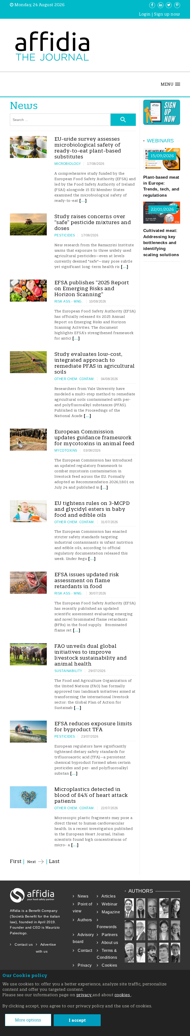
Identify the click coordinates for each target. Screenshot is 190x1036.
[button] (170, 84)
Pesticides (64, 235)
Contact (83, 950)
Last (54, 861)
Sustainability (68, 671)
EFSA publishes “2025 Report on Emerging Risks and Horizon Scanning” (91, 288)
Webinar (108, 904)
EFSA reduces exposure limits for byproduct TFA (93, 726)
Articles (107, 896)
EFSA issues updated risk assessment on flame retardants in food (86, 580)
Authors (83, 920)
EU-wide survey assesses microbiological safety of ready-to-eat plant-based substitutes (87, 148)
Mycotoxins (65, 450)
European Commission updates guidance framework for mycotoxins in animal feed (94, 437)
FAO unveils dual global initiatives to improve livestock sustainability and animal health (90, 655)
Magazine (109, 912)
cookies (123, 994)
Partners (108, 935)
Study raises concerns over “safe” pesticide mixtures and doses (92, 222)
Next (31, 862)
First (16, 861)
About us (108, 942)
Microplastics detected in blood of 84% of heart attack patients (91, 795)
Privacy (83, 965)
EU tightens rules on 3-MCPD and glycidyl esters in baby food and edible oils (92, 509)
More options (28, 1019)
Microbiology (67, 164)
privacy (84, 994)
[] (82, 200)
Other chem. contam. (74, 379)
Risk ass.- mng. (69, 301)
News (81, 896)
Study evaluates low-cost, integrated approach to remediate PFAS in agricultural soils (94, 363)
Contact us (22, 944)
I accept (77, 1020)
